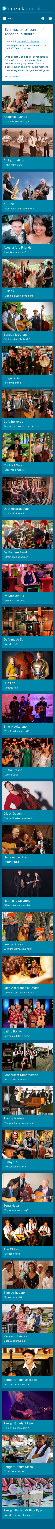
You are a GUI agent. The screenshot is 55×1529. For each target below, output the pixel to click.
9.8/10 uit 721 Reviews (28, 41)
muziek (24, 8)
